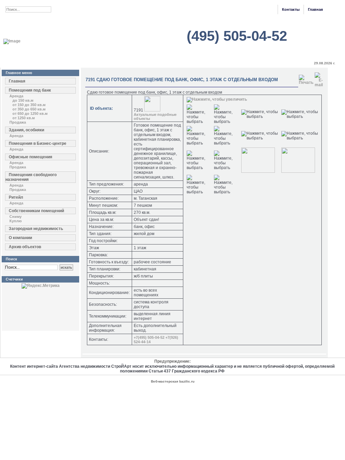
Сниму (15, 217)
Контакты (291, 9)
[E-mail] (319, 78)
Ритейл (16, 197)
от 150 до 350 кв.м (28, 105)
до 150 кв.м (22, 100)
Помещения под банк (30, 90)
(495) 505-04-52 (237, 36)
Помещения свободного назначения (31, 177)
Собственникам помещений (36, 210)
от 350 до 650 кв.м (28, 109)
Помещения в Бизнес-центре (37, 143)
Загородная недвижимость (36, 228)
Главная (315, 9)
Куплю (15, 221)
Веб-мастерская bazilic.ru (172, 381)
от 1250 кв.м (23, 118)
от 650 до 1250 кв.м (30, 113)
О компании (20, 237)
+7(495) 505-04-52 (149, 337)
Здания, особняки (26, 130)
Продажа (17, 122)
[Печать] (306, 78)
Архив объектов (25, 246)
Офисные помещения (30, 157)
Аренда (16, 96)
